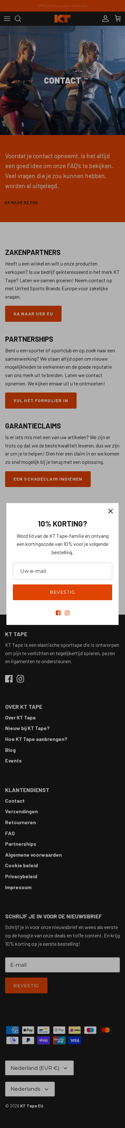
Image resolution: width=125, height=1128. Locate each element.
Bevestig (62, 592)
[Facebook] (58, 612)
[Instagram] (67, 612)
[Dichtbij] (111, 511)
